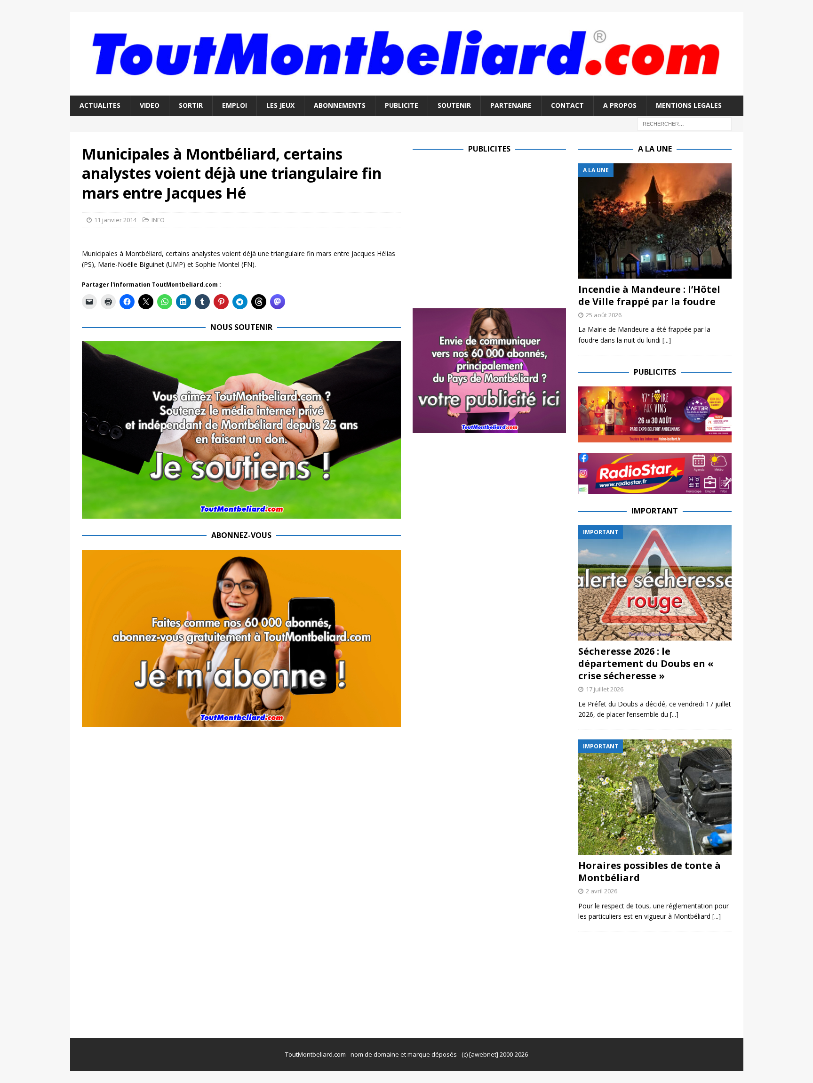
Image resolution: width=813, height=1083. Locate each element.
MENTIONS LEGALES (689, 105)
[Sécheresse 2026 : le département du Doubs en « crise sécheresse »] (655, 583)
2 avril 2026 (601, 891)
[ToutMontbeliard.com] (406, 90)
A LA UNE (655, 149)
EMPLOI (234, 105)
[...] (666, 340)
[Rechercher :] (685, 123)
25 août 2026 (604, 315)
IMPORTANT (654, 510)
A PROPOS (620, 105)
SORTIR (191, 105)
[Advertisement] (492, 229)
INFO (158, 220)
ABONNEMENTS (340, 105)
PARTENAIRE (511, 105)
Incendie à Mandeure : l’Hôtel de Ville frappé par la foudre (649, 295)
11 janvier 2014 (115, 220)
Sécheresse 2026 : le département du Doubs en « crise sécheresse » (646, 663)
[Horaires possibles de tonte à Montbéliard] (655, 797)
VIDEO (149, 105)
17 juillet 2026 (604, 689)
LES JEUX (280, 105)
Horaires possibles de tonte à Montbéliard (649, 871)
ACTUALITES (100, 105)
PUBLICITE (401, 105)
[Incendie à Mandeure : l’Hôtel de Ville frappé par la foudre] (655, 221)
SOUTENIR (454, 105)
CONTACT (567, 105)
